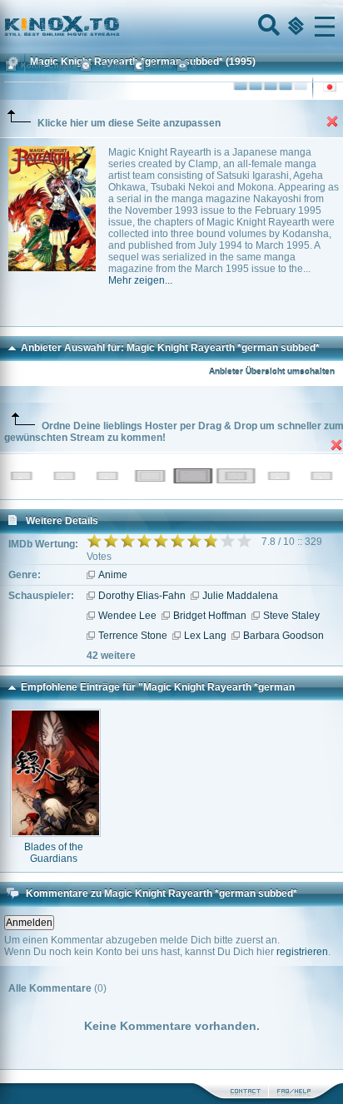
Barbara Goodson (283, 635)
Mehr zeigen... (140, 280)
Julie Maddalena (240, 596)
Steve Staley (291, 615)
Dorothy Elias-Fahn (142, 596)
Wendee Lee (127, 615)
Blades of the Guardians (53, 852)
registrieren (302, 952)
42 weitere (111, 655)
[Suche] (267, 26)
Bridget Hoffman (209, 615)
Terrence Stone (132, 635)
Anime (112, 575)
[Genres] (294, 27)
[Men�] (325, 27)
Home (118, 26)
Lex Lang (205, 635)
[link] (171, 26)
